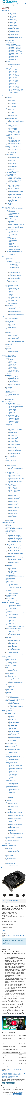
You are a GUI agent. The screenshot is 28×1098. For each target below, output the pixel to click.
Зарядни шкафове (10, 530)
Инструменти (9, 685)
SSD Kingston (12, 168)
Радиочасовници (13, 351)
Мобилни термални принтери (13, 628)
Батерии (8, 814)
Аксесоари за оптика (14, 789)
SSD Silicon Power (13, 165)
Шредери (8, 692)
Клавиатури (9, 375)
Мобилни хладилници (11, 743)
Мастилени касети (13, 614)
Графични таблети (10, 399)
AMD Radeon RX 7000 (14, 132)
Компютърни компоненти (12, 900)
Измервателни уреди (14, 688)
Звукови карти (9, 144)
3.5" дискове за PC (14, 473)
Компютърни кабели (11, 862)
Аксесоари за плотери (14, 634)
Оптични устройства (11, 199)
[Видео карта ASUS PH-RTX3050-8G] (14, 881)
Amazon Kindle (13, 220)
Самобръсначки (13, 774)
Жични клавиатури (14, 381)
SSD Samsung (12, 163)
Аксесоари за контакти (11, 811)
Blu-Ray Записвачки (14, 202)
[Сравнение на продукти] (25, 4)
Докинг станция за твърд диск (16, 478)
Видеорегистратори (14, 827)
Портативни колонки (11, 328)
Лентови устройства (11, 465)
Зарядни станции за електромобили (15, 657)
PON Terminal (9, 597)
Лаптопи (8, 12)
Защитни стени (10, 581)
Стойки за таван (13, 300)
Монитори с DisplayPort (15, 86)
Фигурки (11, 461)
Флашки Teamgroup (14, 507)
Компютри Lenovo (13, 59)
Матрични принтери (11, 624)
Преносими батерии (14, 823)
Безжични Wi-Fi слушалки (15, 337)
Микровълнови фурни (14, 733)
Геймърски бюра (10, 455)
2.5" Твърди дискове (11, 174)
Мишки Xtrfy (12, 412)
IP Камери (8, 590)
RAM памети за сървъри (15, 140)
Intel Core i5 (12, 99)
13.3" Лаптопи (12, 13)
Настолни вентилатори (12, 745)
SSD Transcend (13, 166)
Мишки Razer (12, 365)
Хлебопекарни (13, 740)
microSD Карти (13, 513)
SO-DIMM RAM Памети (15, 143)
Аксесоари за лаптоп (14, 27)
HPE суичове (12, 568)
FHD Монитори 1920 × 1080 (16, 89)
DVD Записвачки (13, 200)
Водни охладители (14, 147)
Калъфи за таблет (13, 216)
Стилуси (11, 232)
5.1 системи (12, 325)
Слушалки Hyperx (13, 440)
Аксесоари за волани (14, 453)
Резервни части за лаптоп (15, 37)
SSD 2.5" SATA (13, 156)
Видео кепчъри (10, 398)
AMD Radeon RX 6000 (14, 131)
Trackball (8, 373)
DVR (7, 524)
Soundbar (8, 348)
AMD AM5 (11, 114)
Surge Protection (10, 675)
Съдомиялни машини (14, 737)
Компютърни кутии (11, 184)
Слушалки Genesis (14, 441)
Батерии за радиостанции (15, 818)
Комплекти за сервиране (12, 786)
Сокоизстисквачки (13, 736)
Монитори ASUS (13, 72)
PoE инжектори (10, 598)
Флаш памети (9, 494)
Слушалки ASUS (13, 435)
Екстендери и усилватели (12, 857)
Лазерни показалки (11, 391)
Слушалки (8, 332)
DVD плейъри (12, 283)
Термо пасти (12, 152)
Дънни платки (9, 108)
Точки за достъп (10, 544)
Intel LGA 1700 (12, 109)
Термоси (11, 808)
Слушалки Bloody (13, 437)
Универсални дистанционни (13, 259)
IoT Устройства (10, 527)
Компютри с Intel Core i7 (15, 48)
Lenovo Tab (12, 211)
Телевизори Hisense (14, 267)
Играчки (8, 843)
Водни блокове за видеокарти (16, 121)
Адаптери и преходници (12, 850)
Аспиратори (12, 715)
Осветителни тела (10, 796)
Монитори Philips (13, 80)
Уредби (8, 346)
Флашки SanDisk (13, 504)
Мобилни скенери (13, 639)
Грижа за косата (13, 763)
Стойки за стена (13, 298)
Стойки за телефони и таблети (16, 235)
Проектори (9, 274)
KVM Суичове (9, 847)
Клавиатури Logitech (14, 377)
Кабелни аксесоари (11, 860)
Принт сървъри (10, 579)
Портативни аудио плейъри (13, 331)
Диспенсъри (12, 721)
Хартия (8, 651)
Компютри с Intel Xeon (14, 50)
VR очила (8, 395)
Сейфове (8, 841)
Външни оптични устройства (16, 468)
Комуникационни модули (12, 600)
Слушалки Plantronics (14, 444)
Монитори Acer (13, 69)
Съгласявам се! (17, 1094)
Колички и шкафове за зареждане (14, 208)
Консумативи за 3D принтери (16, 654)
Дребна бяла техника (11, 762)
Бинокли (11, 790)
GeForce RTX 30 (13, 129)
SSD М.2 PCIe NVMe (14, 157)
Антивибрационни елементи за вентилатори (16, 192)
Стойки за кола (13, 234)
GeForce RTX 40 (13, 128)
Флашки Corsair (13, 501)
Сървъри (8, 582)
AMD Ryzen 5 (12, 103)
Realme (11, 244)
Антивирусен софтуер (14, 64)
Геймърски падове (14, 413)
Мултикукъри (12, 734)
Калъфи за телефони (14, 249)
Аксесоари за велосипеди (12, 832)
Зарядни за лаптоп (14, 31)
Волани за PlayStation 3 (15, 449)
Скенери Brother (13, 643)
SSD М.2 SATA (12, 159)
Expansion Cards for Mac (15, 512)
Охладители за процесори (12, 146)
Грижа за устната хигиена (15, 765)
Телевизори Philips (14, 265)
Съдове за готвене (14, 806)
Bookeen (11, 221)
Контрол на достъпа (11, 659)
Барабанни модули (14, 606)
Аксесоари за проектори (15, 275)
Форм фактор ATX (13, 115)
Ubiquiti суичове (13, 571)
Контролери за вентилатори (16, 194)
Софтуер (8, 63)
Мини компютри (10, 40)
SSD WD (11, 169)
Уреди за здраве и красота (12, 760)
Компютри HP (12, 57)
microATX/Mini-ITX (13, 117)
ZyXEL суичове (13, 573)
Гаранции (8, 61)
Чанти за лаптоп (13, 39)
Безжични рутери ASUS (15, 535)
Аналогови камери (13, 593)
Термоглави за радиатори (12, 840)
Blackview (11, 243)
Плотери (8, 633)
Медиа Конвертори (11, 531)
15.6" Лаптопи (12, 16)
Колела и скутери (13, 783)
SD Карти (11, 515)
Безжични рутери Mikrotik (15, 538)
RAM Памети (9, 135)
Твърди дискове (10, 472)
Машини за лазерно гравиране (14, 609)
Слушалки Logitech (14, 443)
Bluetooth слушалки (14, 338)
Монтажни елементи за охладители (15, 149)
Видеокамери (9, 258)
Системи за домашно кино (12, 285)
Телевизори (9, 261)
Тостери (11, 739)
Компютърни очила (11, 356)
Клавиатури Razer (13, 422)
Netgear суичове (13, 570)
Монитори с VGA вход (14, 84)
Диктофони (9, 319)
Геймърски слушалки (14, 340)
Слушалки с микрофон (15, 334)
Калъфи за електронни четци (16, 224)
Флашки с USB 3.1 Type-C (15, 497)
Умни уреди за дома (11, 754)
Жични (11, 359)
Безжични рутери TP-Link (15, 540)
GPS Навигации (13, 830)
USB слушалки (13, 431)
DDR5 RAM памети (14, 138)
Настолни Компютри (11, 44)
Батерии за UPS (13, 670)
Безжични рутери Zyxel (15, 537)
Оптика (8, 787)
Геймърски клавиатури (15, 384)
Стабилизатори (10, 673)
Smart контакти (13, 662)
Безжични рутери (10, 534)
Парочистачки (9, 748)
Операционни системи (15, 66)
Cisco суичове (12, 567)
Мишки (8, 358)
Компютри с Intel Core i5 (15, 47)
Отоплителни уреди (11, 746)
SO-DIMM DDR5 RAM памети (16, 141)
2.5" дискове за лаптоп (15, 475)
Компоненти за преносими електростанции (15, 751)
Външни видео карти (14, 134)
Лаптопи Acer (12, 19)
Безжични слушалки (14, 432)
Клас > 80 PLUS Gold (14, 177)
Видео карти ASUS (10, 935)
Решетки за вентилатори (15, 196)
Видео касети (9, 520)
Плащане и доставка (7, 1073)
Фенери (11, 777)
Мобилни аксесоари (11, 229)
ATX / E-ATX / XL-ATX (14, 185)
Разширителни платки (11, 118)
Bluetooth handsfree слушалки (16, 341)
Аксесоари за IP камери (15, 591)
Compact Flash (13, 510)
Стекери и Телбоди (11, 665)
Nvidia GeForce (13, 125)
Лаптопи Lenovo (13, 25)
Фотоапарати (9, 305)
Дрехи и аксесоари (11, 460)
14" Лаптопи (12, 15)
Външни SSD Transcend (15, 491)
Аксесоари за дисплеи (14, 272)
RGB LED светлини (14, 188)
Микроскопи (12, 792)
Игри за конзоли (13, 303)
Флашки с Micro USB (14, 498)
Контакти (10, 1077)
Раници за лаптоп (13, 36)
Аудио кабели (9, 853)
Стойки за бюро (13, 295)
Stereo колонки (13, 322)
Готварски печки (13, 718)
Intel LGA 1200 (12, 111)
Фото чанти (12, 313)
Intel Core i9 (12, 102)
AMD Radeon (12, 126)
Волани (8, 446)
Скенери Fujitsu (13, 646)
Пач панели (12, 561)
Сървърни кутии (13, 585)
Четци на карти (13, 516)
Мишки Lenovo (13, 368)
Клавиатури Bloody (14, 378)
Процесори (9, 97)
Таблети (8, 210)
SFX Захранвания (13, 181)
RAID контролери (13, 584)
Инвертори (12, 672)
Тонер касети (12, 608)
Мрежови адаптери (11, 575)
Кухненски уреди (10, 713)
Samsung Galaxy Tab (14, 213)
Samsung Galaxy (13, 240)
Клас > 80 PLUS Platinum (15, 178)
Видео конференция (14, 394)
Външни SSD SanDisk (14, 490)
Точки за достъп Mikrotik (15, 549)
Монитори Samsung (14, 81)
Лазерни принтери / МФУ (12, 603)
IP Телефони (12, 702)
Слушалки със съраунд (15, 434)
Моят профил (8, 1076)
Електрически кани (14, 722)
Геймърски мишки (13, 370)
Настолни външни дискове (15, 481)
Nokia (10, 241)
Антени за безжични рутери (16, 543)
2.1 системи (12, 324)
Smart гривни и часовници (12, 226)
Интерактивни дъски (11, 676)
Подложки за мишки (14, 371)
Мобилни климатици (11, 742)
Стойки (8, 286)
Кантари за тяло (10, 712)
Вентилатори (9, 190)
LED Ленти (12, 205)
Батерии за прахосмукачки (15, 824)
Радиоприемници (10, 350)
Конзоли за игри (10, 301)
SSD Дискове (9, 154)
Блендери (11, 716)
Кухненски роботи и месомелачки (14, 727)
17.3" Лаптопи (12, 18)
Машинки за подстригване (15, 768)
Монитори (8, 68)
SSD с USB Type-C (13, 487)
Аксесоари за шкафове (15, 559)
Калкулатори (9, 689)
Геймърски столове (11, 456)
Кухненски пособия (14, 805)
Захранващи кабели (11, 858)
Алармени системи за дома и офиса (15, 699)
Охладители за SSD (14, 171)
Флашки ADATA (13, 500)
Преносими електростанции (13, 749)
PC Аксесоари (9, 203)
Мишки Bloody (12, 364)
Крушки (11, 797)
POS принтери (13, 617)
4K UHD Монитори (13, 92)
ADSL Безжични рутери (15, 541)
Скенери (8, 637)
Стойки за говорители (14, 297)
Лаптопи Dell (12, 22)
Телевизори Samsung (14, 262)
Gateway (8, 525)
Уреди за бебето (13, 775)
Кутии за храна (13, 803)
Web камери (9, 392)
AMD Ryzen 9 (12, 106)
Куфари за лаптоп (13, 33)
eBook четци (9, 218)
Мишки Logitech (13, 362)
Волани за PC (12, 447)
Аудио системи (10, 321)
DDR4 (10, 137)
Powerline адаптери (11, 595)
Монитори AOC (13, 71)
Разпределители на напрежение (14, 563)
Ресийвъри (12, 829)
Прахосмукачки (13, 771)
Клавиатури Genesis (14, 421)
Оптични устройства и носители (14, 467)
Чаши (10, 809)
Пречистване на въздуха (15, 772)
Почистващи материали (12, 691)
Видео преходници (14, 851)
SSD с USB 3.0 (13, 485)
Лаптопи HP (12, 24)
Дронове (11, 781)
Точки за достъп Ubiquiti (15, 546)
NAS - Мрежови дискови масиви (14, 528)
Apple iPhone (12, 238)
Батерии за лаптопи (14, 28)
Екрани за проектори (14, 277)
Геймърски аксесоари (11, 458)
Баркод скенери (10, 681)
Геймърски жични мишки (15, 404)
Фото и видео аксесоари (15, 311)
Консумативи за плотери (15, 636)
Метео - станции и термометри (14, 837)
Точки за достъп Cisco (14, 547)
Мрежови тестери (10, 578)
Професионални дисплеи (12, 271)
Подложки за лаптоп (14, 34)
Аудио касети (9, 519)
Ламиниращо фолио (14, 697)
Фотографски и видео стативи (16, 314)
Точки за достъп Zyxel (14, 550)
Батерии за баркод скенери (16, 682)
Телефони (8, 237)
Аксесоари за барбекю (11, 784)
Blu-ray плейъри (13, 281)
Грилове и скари (13, 719)
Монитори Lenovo (13, 77)
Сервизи (15, 1073)
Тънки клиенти (10, 42)
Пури (10, 799)
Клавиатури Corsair (14, 380)
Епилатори (12, 766)
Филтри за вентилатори (15, 197)
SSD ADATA (12, 160)
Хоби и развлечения (11, 780)
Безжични (11, 361)
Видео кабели (9, 855)
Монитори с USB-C (14, 87)
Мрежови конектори (14, 865)
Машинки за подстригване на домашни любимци (16, 758)
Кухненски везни (13, 725)
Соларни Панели (10, 663)
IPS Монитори (12, 83)
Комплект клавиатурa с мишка (16, 386)
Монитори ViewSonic (14, 75)
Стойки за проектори (14, 278)
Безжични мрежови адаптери (16, 576)
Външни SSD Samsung (15, 488)
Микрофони (9, 344)
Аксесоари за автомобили (12, 826)
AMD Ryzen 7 (12, 105)
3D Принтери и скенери (12, 652)
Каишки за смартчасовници (16, 227)
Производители (12, 1074)
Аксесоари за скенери (14, 649)
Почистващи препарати (12, 838)
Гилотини (8, 694)
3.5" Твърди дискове (11, 172)
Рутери (8, 552)
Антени (11, 268)
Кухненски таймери (14, 730)
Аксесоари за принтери (15, 605)
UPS (7, 667)
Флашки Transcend (14, 506)
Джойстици (9, 425)
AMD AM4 (11, 112)
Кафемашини (12, 724)
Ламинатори (9, 696)
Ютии (10, 778)
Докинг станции (13, 30)
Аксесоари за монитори (15, 93)
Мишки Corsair (13, 367)
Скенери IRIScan (13, 648)
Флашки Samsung (13, 503)
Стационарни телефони (12, 700)
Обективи (11, 310)
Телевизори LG (13, 264)
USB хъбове (9, 387)
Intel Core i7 (12, 100)
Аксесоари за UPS (13, 669)
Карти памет (9, 509)
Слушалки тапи (13, 343)
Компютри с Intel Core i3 (15, 45)
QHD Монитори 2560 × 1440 (16, 90)
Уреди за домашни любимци (13, 756)
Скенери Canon (13, 645)
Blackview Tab (12, 214)
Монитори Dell (12, 74)
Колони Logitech (13, 327)
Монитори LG (12, 78)
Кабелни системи (10, 556)
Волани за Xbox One (14, 452)
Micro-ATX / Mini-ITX (14, 187)
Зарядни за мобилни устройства (14, 251)
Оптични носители (13, 470)
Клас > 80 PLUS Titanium (15, 180)
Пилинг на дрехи (13, 769)
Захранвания (9, 175)
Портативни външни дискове (16, 482)
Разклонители (9, 660)
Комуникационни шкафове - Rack (14, 558)
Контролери (9, 424)
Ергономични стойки (14, 288)
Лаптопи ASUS (13, 21)
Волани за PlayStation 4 (15, 450)
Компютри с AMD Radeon (15, 51)
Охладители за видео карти (13, 120)
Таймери (8, 800)
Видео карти (9, 123)
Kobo (10, 223)
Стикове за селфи (13, 231)
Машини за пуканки (14, 731)
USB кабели (9, 848)
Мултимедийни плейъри (12, 280)
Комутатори (9, 565)
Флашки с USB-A (13, 495)
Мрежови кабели (10, 863)
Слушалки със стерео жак (15, 429)
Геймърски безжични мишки (16, 406)
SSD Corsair (12, 162)
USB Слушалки (13, 335)
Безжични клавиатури (14, 383)
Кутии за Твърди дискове (15, 479)
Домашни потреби (10, 802)
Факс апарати (9, 611)
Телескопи (12, 793)
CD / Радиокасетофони (12, 318)
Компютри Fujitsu (13, 56)
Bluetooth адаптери (11, 389)
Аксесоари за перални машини (14, 812)
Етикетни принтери (11, 615)
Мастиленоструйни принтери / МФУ (15, 612)
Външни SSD (9, 484)
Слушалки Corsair (13, 438)
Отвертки (11, 686)
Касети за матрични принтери (16, 626)
